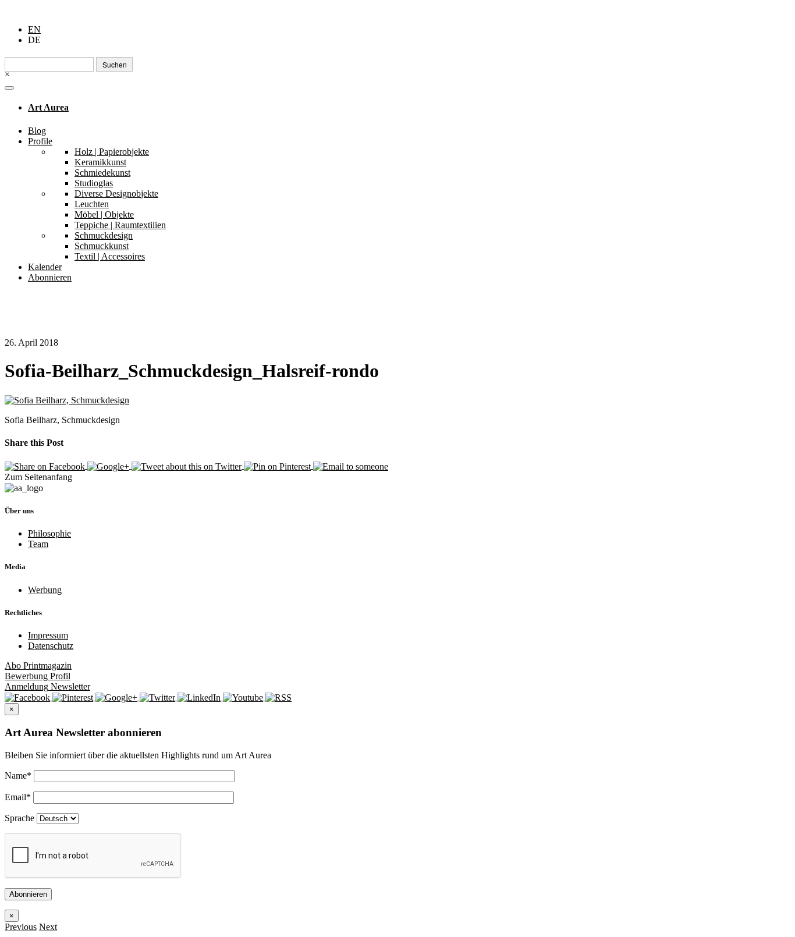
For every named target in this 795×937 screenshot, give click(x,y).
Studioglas (93, 183)
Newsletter (47, 686)
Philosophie (49, 533)
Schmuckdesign (103, 235)
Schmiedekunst (102, 173)
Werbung (45, 590)
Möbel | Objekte (104, 214)
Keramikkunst (100, 162)
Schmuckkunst (101, 246)
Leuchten (91, 204)
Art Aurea (48, 107)
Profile (40, 141)
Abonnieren (50, 277)
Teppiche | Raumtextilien (120, 225)
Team (38, 544)
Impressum (48, 635)
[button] (21, 927)
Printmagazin (38, 665)
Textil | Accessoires (109, 256)
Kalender (45, 267)
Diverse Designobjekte (116, 193)
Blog (37, 131)
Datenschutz (50, 646)
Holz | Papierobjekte (111, 152)
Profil (37, 676)
